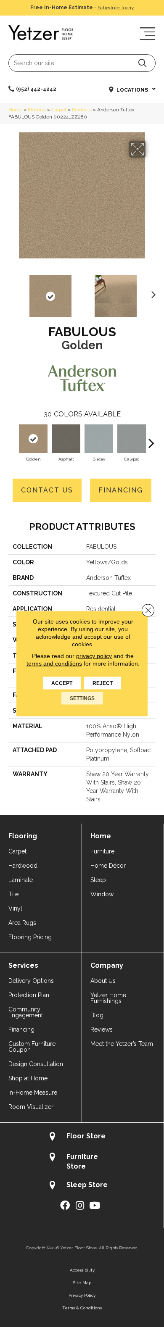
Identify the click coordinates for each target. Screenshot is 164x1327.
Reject (103, 683)
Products (82, 110)
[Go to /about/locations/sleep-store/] (81, 1186)
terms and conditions (54, 663)
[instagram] (80, 1206)
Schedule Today (116, 8)
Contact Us (47, 490)
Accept (61, 683)
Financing (120, 490)
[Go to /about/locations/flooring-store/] (81, 1137)
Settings (82, 698)
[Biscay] (98, 438)
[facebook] (65, 1206)
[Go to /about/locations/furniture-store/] (81, 1161)
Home (15, 110)
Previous (12, 292)
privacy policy (94, 656)
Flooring (37, 110)
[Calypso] (131, 438)
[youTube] (94, 1206)
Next (151, 292)
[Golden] (33, 438)
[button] (142, 63)
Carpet (58, 110)
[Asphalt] (66, 438)
